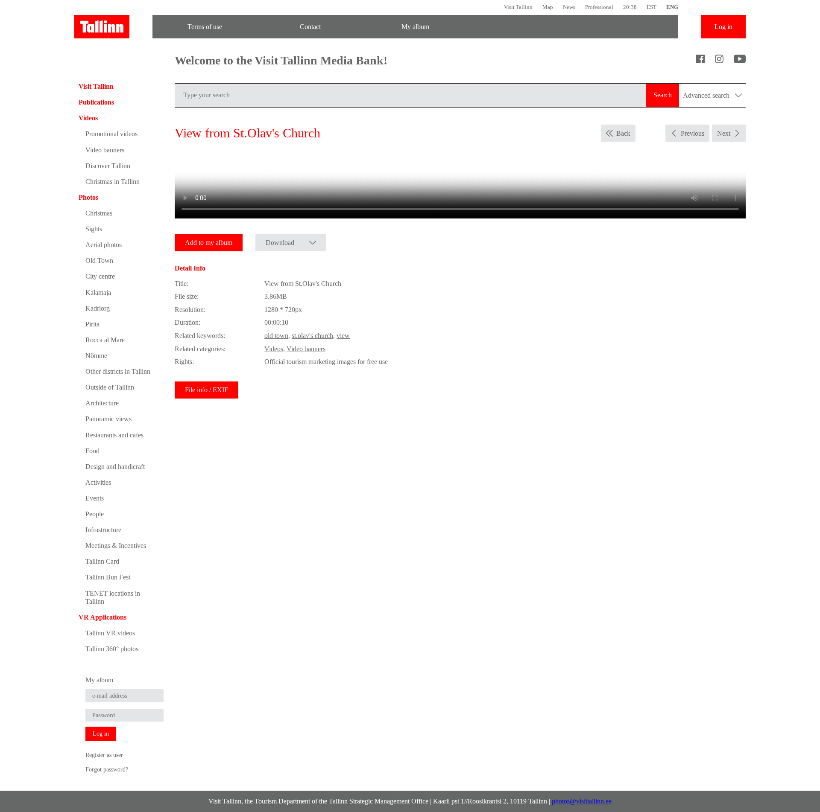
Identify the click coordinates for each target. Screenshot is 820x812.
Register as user (104, 754)
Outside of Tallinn (109, 387)
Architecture (102, 403)
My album (415, 26)
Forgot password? (106, 769)
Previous (692, 133)
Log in (723, 26)
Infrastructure (103, 529)
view (343, 335)
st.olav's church (312, 335)
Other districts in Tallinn (117, 371)
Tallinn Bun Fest (107, 577)
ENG (672, 7)
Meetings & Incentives (115, 545)
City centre (100, 276)
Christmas (98, 213)
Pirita (92, 324)
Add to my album (208, 242)
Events (94, 498)
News (569, 7)
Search (662, 95)
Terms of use (204, 26)
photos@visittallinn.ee (582, 801)
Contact (310, 26)
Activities (98, 482)
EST (651, 7)
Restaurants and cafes (114, 435)
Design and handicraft (115, 466)
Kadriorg (97, 308)
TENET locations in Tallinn (112, 597)
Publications (96, 102)
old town (276, 335)
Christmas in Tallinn (112, 181)
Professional (599, 7)
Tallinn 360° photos (111, 648)
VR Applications (102, 617)
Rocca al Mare (105, 339)
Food (92, 450)
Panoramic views (108, 418)
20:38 (630, 7)
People (94, 514)
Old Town (99, 260)
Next (723, 133)
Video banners (104, 150)
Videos (88, 118)
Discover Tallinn (107, 165)
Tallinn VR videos (110, 633)
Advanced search (707, 95)
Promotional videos (111, 133)
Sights (93, 229)
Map (547, 7)
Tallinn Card (102, 561)
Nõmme (96, 355)
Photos (88, 197)
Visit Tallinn (518, 7)
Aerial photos (103, 244)
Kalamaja (98, 292)
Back (623, 133)
